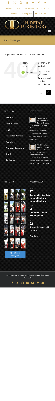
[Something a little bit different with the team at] (12, 206)
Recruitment (11, 142)
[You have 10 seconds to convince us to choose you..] (23, 218)
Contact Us (10, 160)
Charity (9, 154)
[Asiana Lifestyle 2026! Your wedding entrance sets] (17, 243)
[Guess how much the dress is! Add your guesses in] (12, 218)
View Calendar (36, 236)
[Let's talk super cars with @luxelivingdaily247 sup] (23, 194)
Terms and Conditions (15, 148)
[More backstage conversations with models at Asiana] (12, 230)
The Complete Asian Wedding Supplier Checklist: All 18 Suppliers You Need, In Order (40, 123)
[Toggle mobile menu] (49, 31)
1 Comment (42, 130)
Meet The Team (12, 124)
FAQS (8, 130)
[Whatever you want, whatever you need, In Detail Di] (17, 206)
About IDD (10, 118)
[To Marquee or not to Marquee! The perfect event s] (12, 243)
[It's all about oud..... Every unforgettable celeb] (23, 243)
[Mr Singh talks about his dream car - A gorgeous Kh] (6, 194)
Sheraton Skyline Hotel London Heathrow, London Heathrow (40, 198)
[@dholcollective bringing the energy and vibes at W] (17, 194)
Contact (29, 72)
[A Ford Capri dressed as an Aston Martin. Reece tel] (12, 194)
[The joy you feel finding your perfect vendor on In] (6, 218)
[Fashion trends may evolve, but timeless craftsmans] (23, 230)
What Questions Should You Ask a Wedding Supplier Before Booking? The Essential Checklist (40, 150)
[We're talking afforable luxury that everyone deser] (6, 230)
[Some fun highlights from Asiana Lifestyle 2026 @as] (17, 218)
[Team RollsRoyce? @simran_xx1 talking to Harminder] (6, 206)
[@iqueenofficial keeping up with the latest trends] (23, 206)
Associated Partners (14, 136)
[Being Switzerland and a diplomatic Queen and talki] (17, 230)
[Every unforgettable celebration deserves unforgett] (6, 243)
